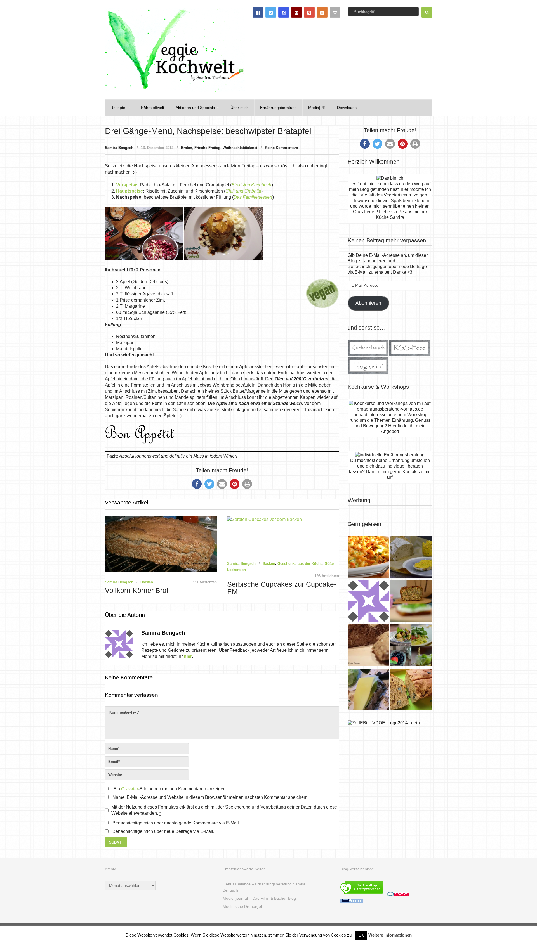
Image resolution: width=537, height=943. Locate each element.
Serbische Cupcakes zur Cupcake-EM (281, 588)
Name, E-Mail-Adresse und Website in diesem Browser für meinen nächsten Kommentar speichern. (210, 797)
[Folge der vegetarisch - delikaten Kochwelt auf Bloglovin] (368, 372)
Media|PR (317, 107)
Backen (146, 582)
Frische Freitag (207, 148)
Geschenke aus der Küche (299, 563)
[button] (197, 484)
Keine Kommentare (281, 148)
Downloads (347, 107)
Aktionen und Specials (195, 107)
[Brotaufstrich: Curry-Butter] (411, 557)
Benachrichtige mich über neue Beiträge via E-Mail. (163, 831)
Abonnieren (368, 303)
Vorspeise (126, 185)
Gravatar (129, 788)
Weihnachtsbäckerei (240, 148)
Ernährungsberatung (278, 107)
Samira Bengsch (119, 148)
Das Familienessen (253, 197)
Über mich (239, 107)
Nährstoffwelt (152, 107)
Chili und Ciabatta (243, 191)
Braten (186, 148)
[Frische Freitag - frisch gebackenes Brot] (368, 690)
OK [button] (361, 935)
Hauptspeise (129, 191)
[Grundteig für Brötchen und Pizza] (368, 601)
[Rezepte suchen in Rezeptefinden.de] (361, 895)
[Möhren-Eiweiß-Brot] (411, 601)
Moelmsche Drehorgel (242, 906)
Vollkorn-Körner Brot (136, 590)
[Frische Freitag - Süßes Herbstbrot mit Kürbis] (411, 690)
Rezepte (117, 107)
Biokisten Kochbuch (251, 185)
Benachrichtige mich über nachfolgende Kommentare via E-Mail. (176, 823)
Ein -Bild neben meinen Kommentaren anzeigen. (170, 788)
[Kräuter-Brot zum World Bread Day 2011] (368, 645)
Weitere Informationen (390, 935)
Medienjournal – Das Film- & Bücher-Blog (259, 898)
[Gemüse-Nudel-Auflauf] (368, 557)
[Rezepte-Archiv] (411, 645)
